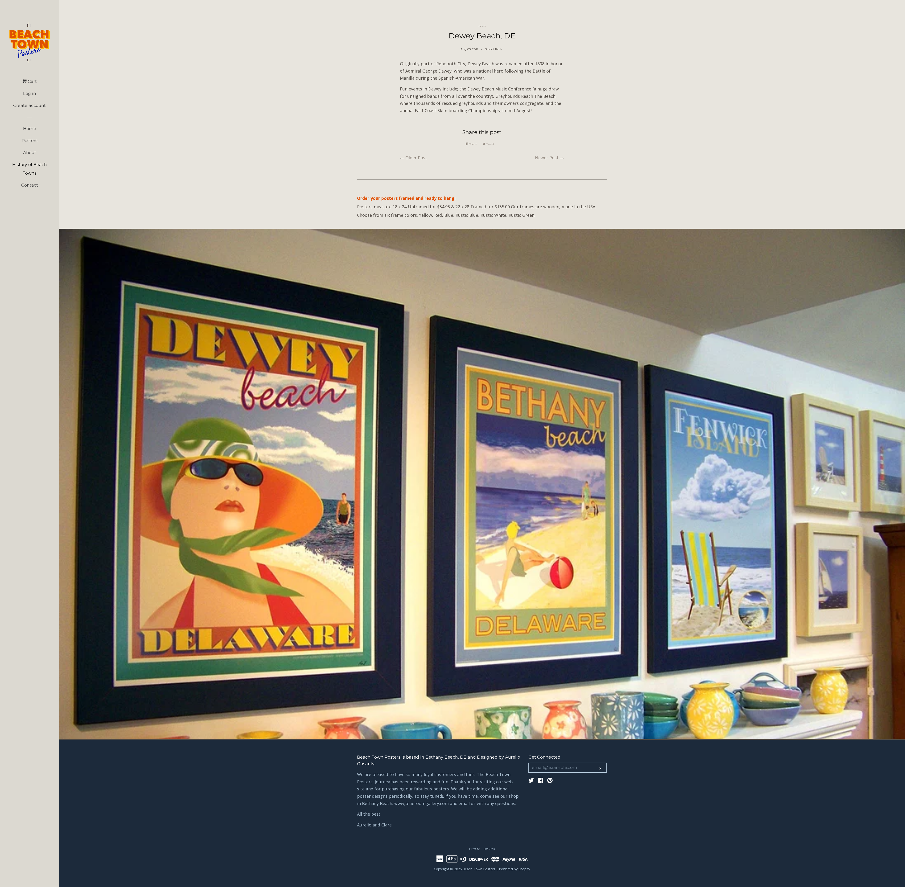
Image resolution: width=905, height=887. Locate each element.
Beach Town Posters (479, 869)
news (481, 26)
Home (29, 128)
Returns (489, 848)
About (29, 152)
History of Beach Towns (29, 169)
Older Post (416, 157)
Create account (29, 105)
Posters (29, 140)
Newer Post (547, 157)
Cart (32, 81)
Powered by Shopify (514, 869)
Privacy (474, 848)
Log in (29, 93)
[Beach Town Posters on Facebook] (540, 781)
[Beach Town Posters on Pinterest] (550, 781)
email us (467, 803)
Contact (29, 185)
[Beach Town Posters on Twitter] (531, 781)
